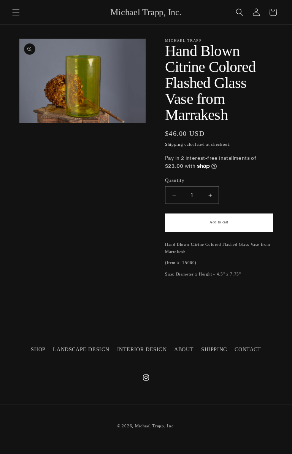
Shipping (174, 144)
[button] (16, 12)
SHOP (38, 349)
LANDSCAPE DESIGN (81, 349)
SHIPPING (214, 349)
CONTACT (248, 349)
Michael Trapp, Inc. (155, 426)
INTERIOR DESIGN (142, 349)
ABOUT (184, 349)
